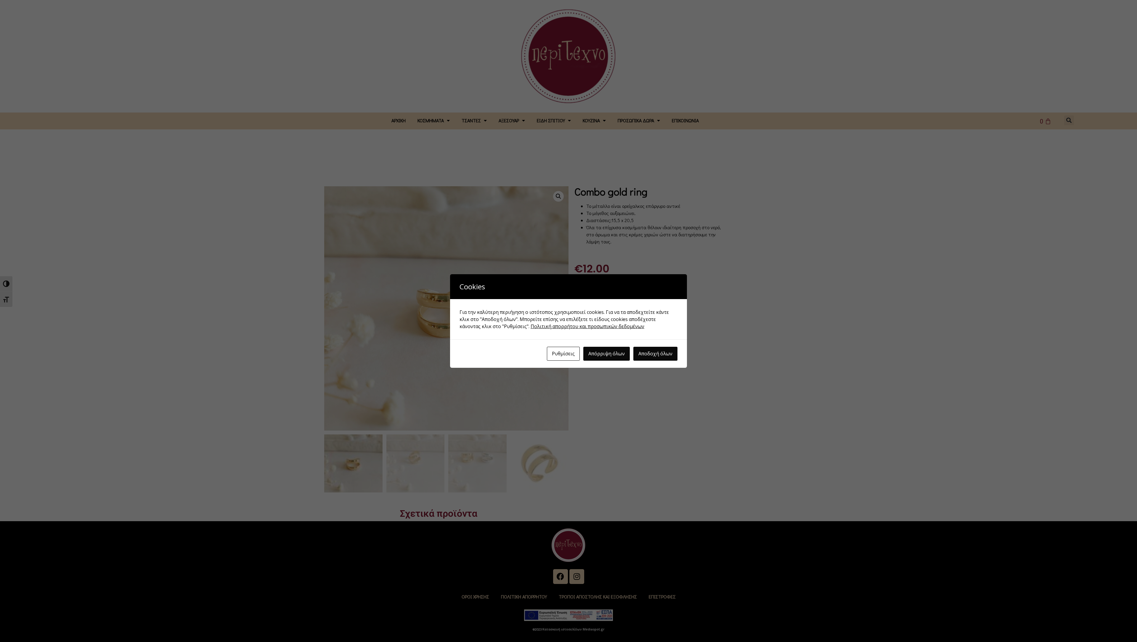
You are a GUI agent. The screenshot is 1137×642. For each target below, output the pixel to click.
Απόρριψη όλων (606, 353)
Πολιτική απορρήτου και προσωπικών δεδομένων (587, 326)
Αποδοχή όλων (655, 353)
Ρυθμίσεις (563, 353)
